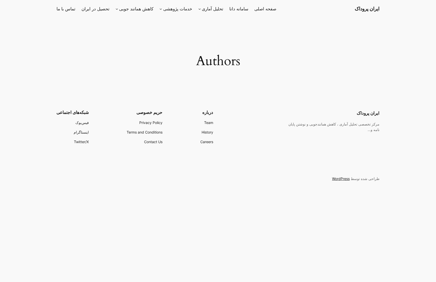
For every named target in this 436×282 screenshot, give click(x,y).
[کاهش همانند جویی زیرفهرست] (117, 9)
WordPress (341, 178)
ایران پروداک (367, 9)
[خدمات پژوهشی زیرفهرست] (160, 9)
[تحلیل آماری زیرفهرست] (199, 9)
